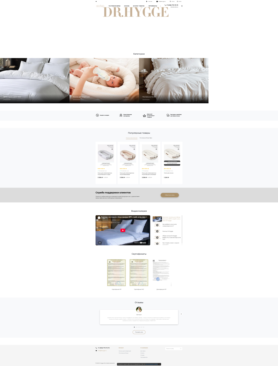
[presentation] (97, 156)
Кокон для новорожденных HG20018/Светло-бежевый (149, 173)
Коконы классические (131, 138)
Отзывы (142, 355)
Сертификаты (143, 357)
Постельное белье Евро (146, 138)
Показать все (139, 332)
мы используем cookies (152, 364)
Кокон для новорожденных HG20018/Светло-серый (105, 173)
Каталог (121, 347)
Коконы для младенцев (125, 351)
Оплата (142, 353)
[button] (134, 327)
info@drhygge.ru (162, 1)
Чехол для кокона (168, 173)
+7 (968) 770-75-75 (172, 5)
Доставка (142, 351)
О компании (144, 347)
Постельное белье (123, 353)
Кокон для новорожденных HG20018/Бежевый (127, 173)
